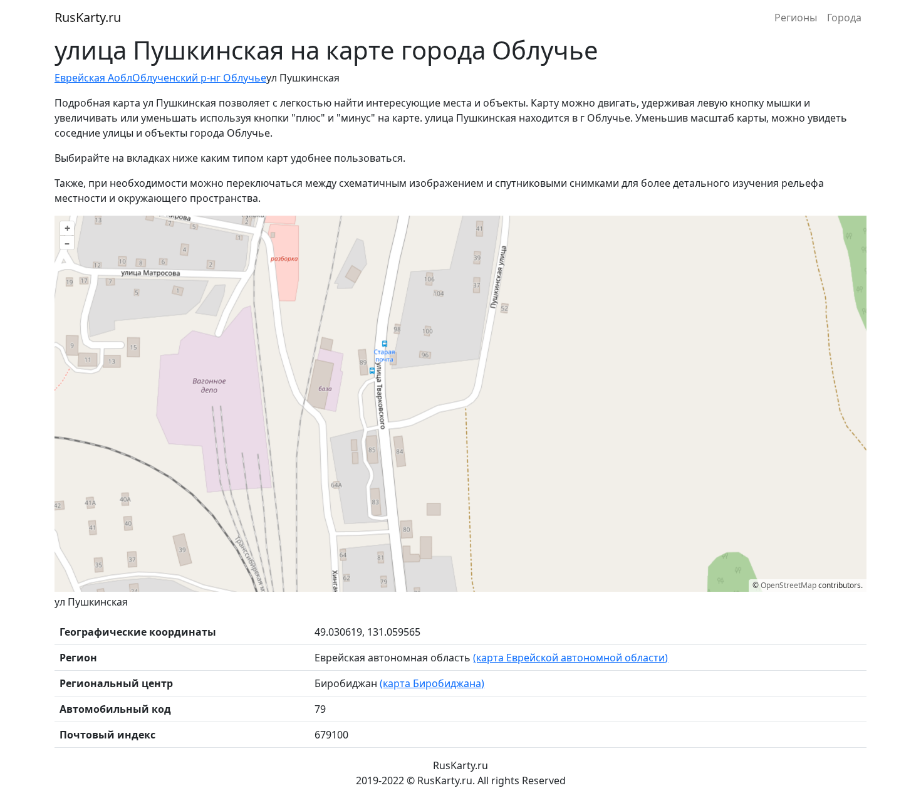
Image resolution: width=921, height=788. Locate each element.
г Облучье (241, 78)
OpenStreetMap (788, 585)
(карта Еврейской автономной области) (570, 658)
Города (844, 17)
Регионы (795, 17)
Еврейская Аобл (93, 78)
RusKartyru (88, 17)
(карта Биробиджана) (432, 683)
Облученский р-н (174, 78)
